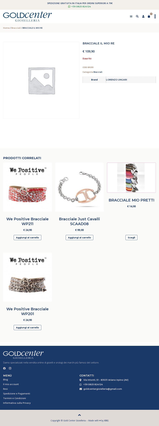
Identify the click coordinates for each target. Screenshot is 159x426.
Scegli (131, 237)
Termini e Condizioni (14, 398)
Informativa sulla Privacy (17, 402)
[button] (131, 16)
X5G (106, 420)
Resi (5, 388)
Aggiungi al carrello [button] (27, 237)
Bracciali (16, 28)
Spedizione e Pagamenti (16, 393)
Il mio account (11, 384)
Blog (5, 379)
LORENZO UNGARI (116, 79)
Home (6, 28)
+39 (81, 6)
